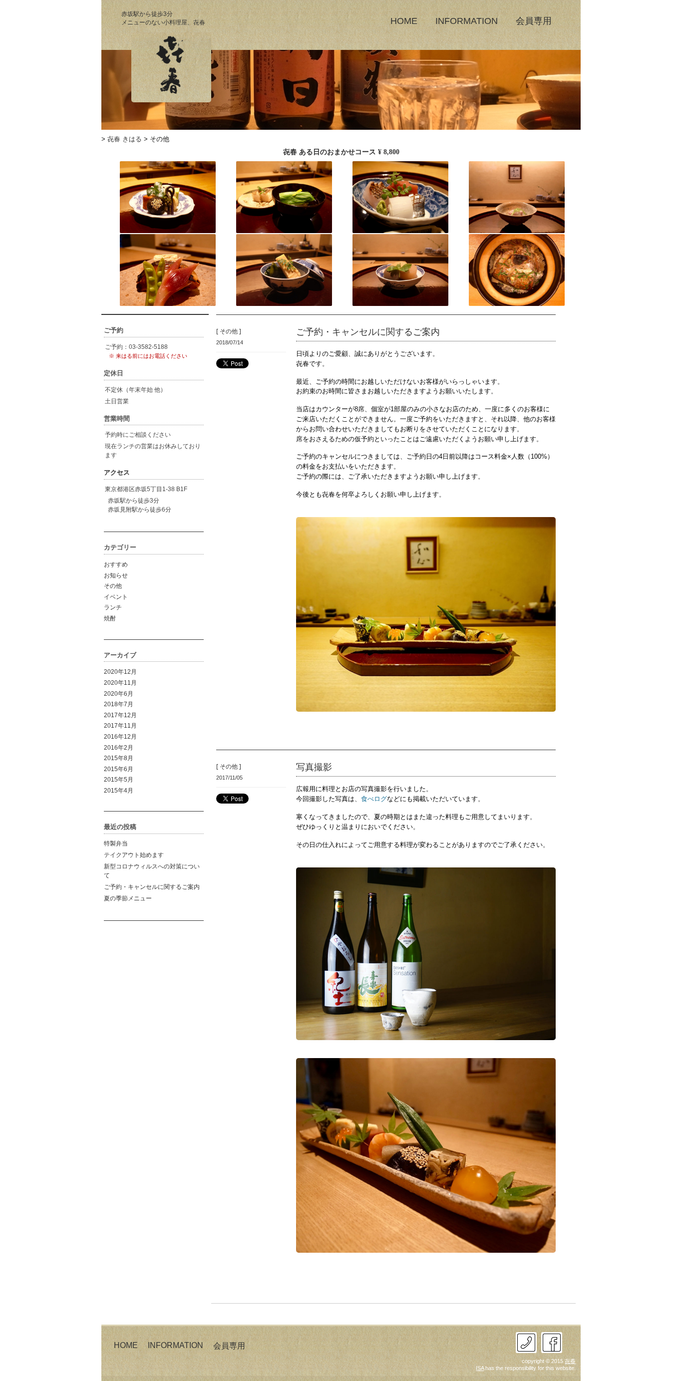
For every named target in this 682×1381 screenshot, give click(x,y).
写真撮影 (314, 767)
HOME (403, 20)
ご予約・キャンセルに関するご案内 (152, 886)
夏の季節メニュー (128, 898)
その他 (113, 585)
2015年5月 (118, 779)
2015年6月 (118, 769)
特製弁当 (116, 843)
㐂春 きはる (124, 139)
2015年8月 (118, 758)
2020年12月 (120, 671)
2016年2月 (118, 747)
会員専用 (534, 20)
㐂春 (570, 1361)
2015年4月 (118, 790)
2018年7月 (118, 704)
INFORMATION (466, 20)
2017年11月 (120, 725)
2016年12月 (120, 736)
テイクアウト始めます (134, 854)
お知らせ (116, 575)
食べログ (374, 799)
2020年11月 (120, 682)
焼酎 (110, 618)
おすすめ (116, 564)
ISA (480, 1368)
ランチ (113, 607)
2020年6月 (118, 693)
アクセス (117, 472)
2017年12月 (120, 715)
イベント (116, 596)
